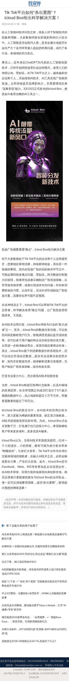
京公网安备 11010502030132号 (43, 673)
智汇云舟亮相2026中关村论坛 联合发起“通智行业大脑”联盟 (34, 554)
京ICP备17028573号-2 (14, 673)
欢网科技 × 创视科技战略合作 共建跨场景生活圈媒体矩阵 (33, 546)
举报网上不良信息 (54, 665)
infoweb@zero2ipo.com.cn (28, 665)
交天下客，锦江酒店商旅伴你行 (19, 561)
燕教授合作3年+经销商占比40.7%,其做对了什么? (29, 641)
